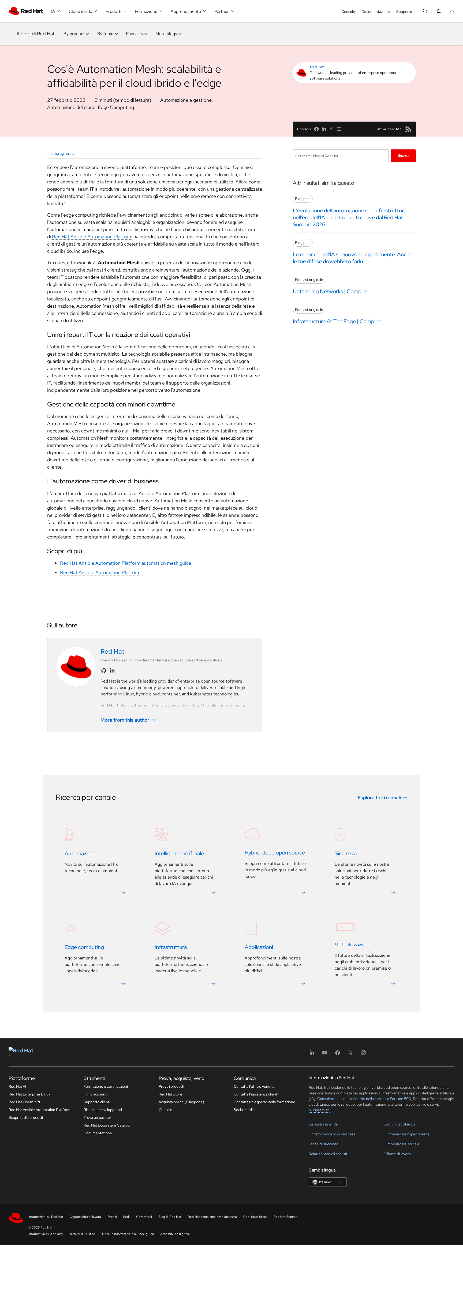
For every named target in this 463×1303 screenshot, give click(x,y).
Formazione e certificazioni (106, 1086)
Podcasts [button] (134, 33)
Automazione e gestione (186, 100)
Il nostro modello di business (332, 1134)
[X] (350, 1054)
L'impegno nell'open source (406, 1134)
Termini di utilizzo (82, 1234)
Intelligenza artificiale (179, 853)
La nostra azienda (323, 1124)
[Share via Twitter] (331, 129)
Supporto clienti (97, 1101)
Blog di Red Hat (169, 1217)
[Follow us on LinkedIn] (112, 670)
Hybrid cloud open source (275, 852)
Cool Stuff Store (255, 1217)
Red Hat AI (17, 1086)
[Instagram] (363, 1054)
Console (348, 11)
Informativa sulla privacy (45, 1234)
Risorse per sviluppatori (103, 1109)
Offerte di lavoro (397, 1153)
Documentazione (375, 11)
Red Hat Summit (286, 1217)
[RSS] (408, 129)
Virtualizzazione (353, 944)
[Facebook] (337, 1054)
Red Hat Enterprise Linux (29, 1094)
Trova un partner (97, 1117)
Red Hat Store (170, 1094)
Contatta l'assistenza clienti (256, 1094)
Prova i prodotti (171, 1086)
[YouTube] (325, 1054)
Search (403, 155)
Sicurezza (346, 853)
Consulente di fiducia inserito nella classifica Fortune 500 (363, 1098)
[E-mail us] (339, 129)
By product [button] (74, 33)
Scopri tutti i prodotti (26, 1117)
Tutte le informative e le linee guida (128, 1234)
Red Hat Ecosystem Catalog (107, 1125)
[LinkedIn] (312, 1054)
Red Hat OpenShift (24, 1101)
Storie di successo (323, 1144)
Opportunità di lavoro (85, 1217)
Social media (244, 1109)
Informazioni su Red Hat (45, 1217)
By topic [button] (105, 33)
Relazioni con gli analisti (328, 1153)
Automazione (80, 853)
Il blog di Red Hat (36, 34)
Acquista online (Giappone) (181, 1101)
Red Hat (317, 67)
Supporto (404, 11)
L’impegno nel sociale (401, 1144)
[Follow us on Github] (103, 670)
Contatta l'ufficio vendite (254, 1086)
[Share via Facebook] (316, 129)
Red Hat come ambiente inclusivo (212, 1217)
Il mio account (95, 1094)
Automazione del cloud (71, 107)
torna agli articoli (63, 153)
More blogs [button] (166, 33)
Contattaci (144, 1217)
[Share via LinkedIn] (324, 129)
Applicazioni (259, 947)
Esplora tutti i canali (379, 797)
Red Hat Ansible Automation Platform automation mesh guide (125, 563)
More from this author (124, 720)
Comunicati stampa (399, 1124)
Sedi (126, 1217)
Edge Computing (116, 107)
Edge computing (84, 947)
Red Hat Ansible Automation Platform (92, 237)
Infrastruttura (171, 947)
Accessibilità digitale (175, 1234)
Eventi (112, 1217)
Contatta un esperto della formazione (264, 1101)
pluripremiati (319, 1110)
